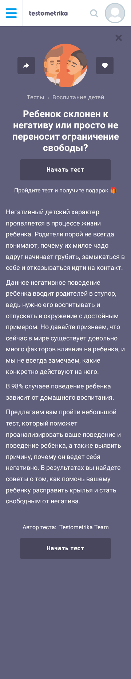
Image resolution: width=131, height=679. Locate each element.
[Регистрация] (115, 13)
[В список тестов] (118, 38)
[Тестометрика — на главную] (48, 13)
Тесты (35, 97)
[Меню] (11, 13)
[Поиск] (94, 13)
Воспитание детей (78, 97)
